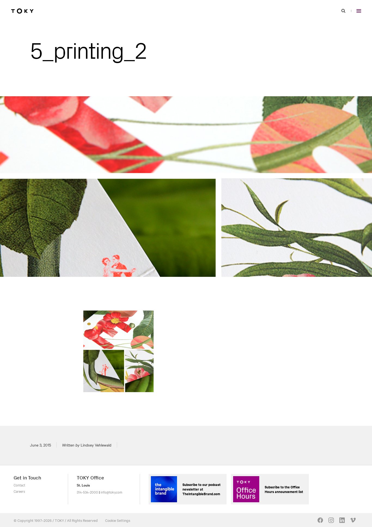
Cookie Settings (117, 520)
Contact (19, 484)
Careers (19, 491)
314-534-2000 (87, 491)
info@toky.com (111, 491)
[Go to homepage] (22, 11)
